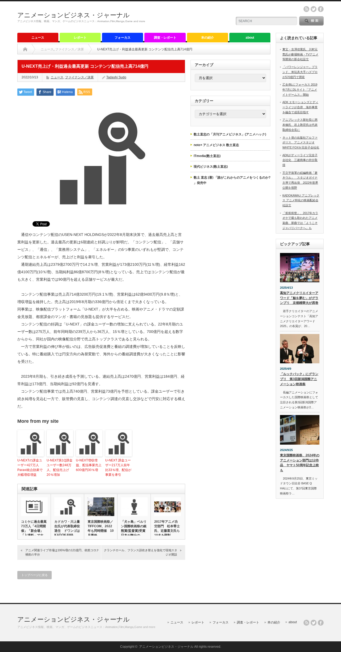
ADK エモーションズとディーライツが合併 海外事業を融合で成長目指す (300, 107)
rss (306, 9)
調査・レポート (165, 37)
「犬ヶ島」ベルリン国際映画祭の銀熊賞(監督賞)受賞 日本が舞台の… (134, 528)
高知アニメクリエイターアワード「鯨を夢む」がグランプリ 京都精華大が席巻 (299, 298)
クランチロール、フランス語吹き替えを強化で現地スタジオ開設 (140, 552)
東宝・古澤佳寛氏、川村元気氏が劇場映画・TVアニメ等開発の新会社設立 (300, 54)
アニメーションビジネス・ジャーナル (73, 15)
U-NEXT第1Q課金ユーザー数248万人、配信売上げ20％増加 (59, 467)
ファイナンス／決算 (69, 49)
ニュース (37, 37)
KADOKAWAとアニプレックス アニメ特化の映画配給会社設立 (300, 200)
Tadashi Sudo (116, 77)
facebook (321, 9)
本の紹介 (207, 37)
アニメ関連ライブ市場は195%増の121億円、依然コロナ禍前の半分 (62, 552)
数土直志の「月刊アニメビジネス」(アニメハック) (230, 134)
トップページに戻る (34, 575)
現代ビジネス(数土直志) (211, 166)
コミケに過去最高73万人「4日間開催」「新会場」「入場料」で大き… (34, 531)
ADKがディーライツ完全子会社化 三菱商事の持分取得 (300, 160)
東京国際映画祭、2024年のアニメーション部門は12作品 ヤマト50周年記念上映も (299, 462)
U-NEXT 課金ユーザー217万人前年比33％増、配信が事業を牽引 (118, 467)
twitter (313, 9)
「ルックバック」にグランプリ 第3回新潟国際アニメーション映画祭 (299, 379)
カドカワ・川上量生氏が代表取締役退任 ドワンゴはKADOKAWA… (67, 528)
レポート (80, 37)
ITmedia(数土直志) (207, 156)
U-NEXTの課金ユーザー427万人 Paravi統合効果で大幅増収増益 (30, 467)
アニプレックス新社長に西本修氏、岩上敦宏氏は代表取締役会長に (300, 124)
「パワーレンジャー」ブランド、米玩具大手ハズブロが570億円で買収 (300, 71)
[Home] (25, 49)
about (250, 37)
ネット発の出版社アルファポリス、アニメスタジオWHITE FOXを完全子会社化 (300, 142)
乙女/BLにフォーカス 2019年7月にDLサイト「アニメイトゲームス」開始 (299, 89)
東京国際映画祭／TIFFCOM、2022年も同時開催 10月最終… (101, 528)
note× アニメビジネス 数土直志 (216, 145)
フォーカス (123, 37)
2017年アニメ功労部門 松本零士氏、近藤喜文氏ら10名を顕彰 (167, 528)
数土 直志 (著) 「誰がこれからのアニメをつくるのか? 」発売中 (232, 180)
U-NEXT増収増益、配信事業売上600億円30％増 (89, 465)
